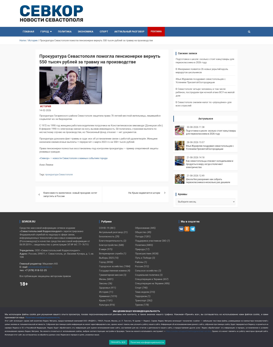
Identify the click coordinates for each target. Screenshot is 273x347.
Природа (140, 249)
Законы (103, 283)
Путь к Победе (143, 257)
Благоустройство (108, 245)
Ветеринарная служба (111, 253)
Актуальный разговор (129, 31)
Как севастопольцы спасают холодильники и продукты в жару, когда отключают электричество (209, 164)
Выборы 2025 (106, 257)
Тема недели (142, 292)
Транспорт (140, 300)
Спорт (104, 31)
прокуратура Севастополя (59, 174)
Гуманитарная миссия (111, 274)
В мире (102, 249)
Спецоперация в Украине (148, 279)
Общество (140, 232)
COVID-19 (104, 228)
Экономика (85, 31)
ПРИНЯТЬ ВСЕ (118, 342)
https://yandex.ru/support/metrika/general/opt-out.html (188, 331)
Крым (102, 300)
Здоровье (104, 287)
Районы (139, 262)
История (45, 106)
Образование (142, 228)
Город (44, 31)
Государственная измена (113, 270)
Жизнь (102, 279)
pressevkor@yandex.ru (40, 267)
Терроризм (141, 296)
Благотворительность (111, 240)
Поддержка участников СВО (150, 240)
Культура (104, 304)
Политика (65, 31)
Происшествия (143, 253)
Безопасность (107, 236)
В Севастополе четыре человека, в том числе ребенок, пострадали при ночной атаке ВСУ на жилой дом (205, 92)
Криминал (104, 296)
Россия (139, 266)
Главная (28, 31)
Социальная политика (147, 274)
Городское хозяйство (111, 266)
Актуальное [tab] (205, 118)
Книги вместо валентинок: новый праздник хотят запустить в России (70, 194)
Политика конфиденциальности (42, 317)
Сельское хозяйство (146, 270)
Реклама (156, 31)
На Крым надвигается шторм (144, 192)
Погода (139, 236)
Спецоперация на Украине (149, 283)
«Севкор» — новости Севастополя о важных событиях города (73, 158)
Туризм (139, 304)
